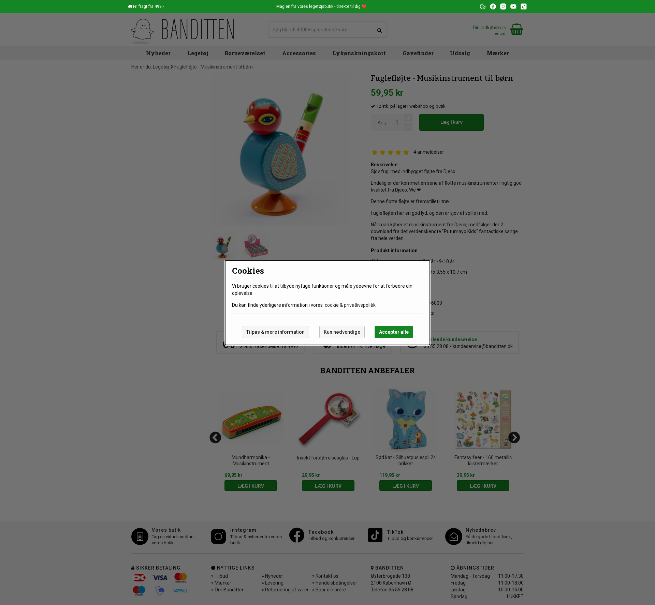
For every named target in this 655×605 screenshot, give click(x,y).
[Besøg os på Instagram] (503, 6)
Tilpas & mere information (275, 332)
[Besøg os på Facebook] (493, 6)
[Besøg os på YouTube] (513, 6)
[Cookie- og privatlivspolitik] (482, 6)
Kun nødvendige (342, 332)
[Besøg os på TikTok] (523, 6)
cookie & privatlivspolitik (350, 305)
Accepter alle (394, 332)
